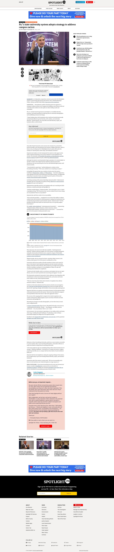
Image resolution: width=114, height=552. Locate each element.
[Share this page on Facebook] (22, 72)
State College (49, 8)
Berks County (60, 8)
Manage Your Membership (80, 509)
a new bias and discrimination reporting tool (39, 286)
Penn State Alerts (62, 516)
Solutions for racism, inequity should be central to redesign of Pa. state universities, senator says (60, 453)
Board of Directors (30, 512)
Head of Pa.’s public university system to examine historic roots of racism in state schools (43, 453)
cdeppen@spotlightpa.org (40, 375)
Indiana (41, 172)
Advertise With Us (30, 530)
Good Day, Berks (62, 514)
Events (43, 514)
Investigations (38, 8)
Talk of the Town (62, 518)
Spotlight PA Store (78, 516)
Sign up (69, 493)
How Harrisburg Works (47, 518)
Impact (27, 516)
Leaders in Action (77, 514)
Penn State (44, 525)
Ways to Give (76, 507)
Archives (44, 534)
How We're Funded (78, 512)
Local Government (46, 523)
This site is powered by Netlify (38, 550)
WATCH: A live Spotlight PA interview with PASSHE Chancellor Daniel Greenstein (26, 453)
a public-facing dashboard (35, 206)
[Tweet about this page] (22, 75)
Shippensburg (36, 172)
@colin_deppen (50, 375)
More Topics (45, 532)
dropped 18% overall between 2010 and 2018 (45, 316)
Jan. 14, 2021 (22, 439)
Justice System (45, 521)
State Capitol (45, 530)
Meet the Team (29, 509)
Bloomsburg (49, 172)
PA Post (59, 507)
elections (77, 8)
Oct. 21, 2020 (57, 439)
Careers (28, 521)
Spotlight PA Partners (31, 514)
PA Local (60, 512)
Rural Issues (45, 528)
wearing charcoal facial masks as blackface (37, 177)
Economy (44, 507)
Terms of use (81, 550)
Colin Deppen (38, 372)
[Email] (33, 375)
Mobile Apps (29, 523)
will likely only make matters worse (35, 318)
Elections (44, 509)
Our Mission (29, 507)
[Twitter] (46, 375)
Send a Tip (28, 528)
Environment (45, 512)
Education (22, 22)
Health (43, 516)
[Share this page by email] (22, 69)
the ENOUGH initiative (53, 157)
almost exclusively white (34, 305)
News (43, 505)
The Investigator (62, 509)
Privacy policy (86, 550)
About (69, 8)
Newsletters (61, 505)
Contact (28, 525)
